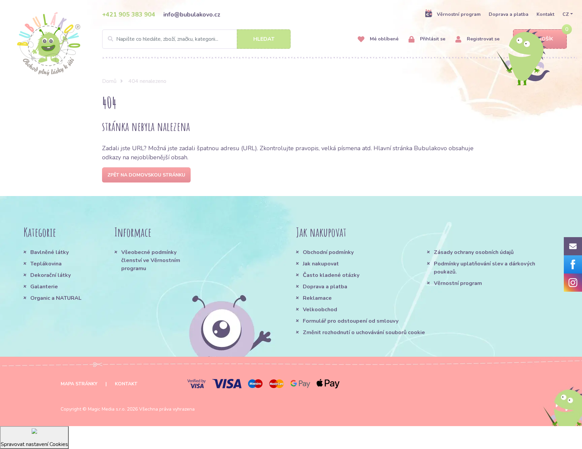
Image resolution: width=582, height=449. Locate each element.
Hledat (263, 39)
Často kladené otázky (331, 275)
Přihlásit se (432, 39)
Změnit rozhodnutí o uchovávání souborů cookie (364, 332)
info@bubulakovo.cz (191, 14)
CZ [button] (565, 14)
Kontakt (545, 14)
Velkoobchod (320, 309)
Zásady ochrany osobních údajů (474, 252)
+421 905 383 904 (128, 14)
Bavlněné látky (49, 252)
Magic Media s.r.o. (107, 409)
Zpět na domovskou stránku (146, 175)
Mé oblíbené (383, 39)
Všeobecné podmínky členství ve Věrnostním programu (150, 260)
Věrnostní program (459, 14)
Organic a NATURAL (56, 298)
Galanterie (44, 286)
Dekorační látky (50, 275)
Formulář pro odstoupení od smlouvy (350, 321)
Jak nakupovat (321, 263)
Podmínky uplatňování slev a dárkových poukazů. (484, 268)
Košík (546, 39)
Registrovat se (482, 39)
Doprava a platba (508, 14)
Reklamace (317, 298)
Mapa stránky (79, 384)
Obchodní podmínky (328, 252)
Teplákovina (46, 263)
